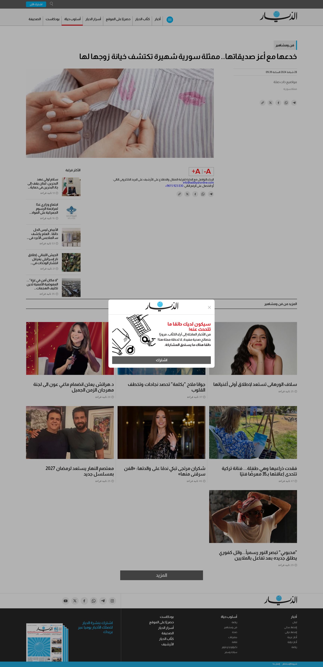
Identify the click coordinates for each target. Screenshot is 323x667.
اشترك (161, 360)
